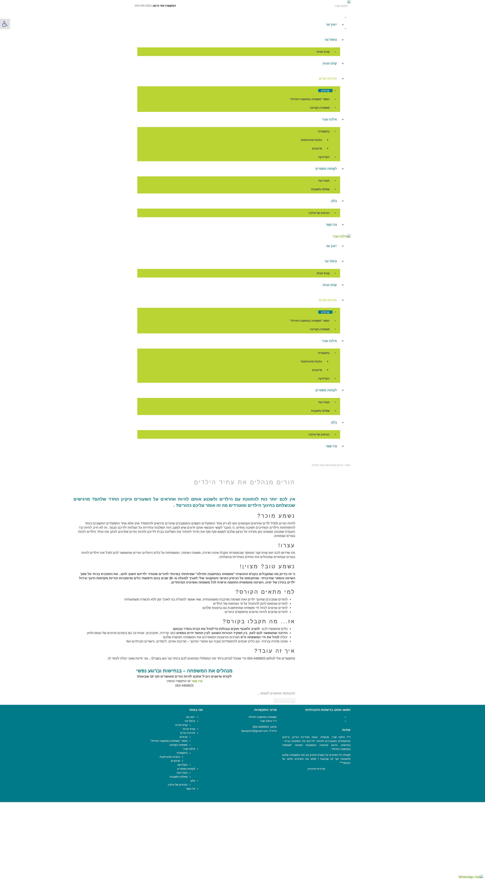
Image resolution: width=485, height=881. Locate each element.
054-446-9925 (143, 5)
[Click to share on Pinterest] (287, 700)
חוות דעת (182, 772)
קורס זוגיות (181, 724)
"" (341, 762)
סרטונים (175, 760)
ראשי (347, 465)
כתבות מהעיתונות (170, 756)
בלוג (192, 780)
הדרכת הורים (187, 732)
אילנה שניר (189, 748)
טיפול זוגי (190, 720)
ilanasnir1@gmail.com (254, 730)
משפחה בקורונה (178, 744)
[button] (5, 24)
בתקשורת (182, 752)
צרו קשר (196, 681)
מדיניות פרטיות (316, 768)
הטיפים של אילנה (178, 784)
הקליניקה (182, 764)
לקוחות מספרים (186, 768)
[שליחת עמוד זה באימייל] (282, 700)
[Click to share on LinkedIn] (276, 700)
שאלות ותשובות (179, 776)
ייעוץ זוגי (190, 716)
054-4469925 (261, 726)
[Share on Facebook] (293, 700)
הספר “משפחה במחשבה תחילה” (169, 740)
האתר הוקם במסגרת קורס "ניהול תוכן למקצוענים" (324, 797)
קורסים (184, 736)
